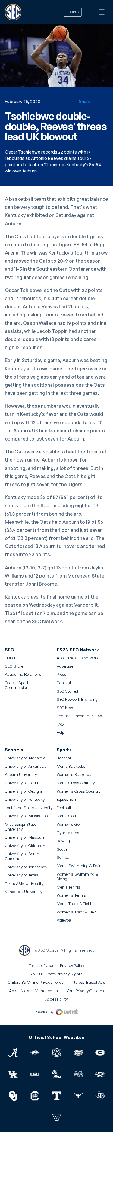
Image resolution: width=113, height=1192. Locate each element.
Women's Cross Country (79, 791)
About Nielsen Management (34, 990)
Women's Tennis (71, 895)
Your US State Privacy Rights (56, 973)
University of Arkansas (25, 766)
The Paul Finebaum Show (79, 716)
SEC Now (65, 708)
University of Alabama (25, 758)
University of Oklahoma (26, 845)
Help (60, 732)
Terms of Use (41, 965)
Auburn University (21, 774)
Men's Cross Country (76, 783)
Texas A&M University (24, 883)
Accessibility (56, 999)
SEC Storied (67, 691)
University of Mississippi (27, 816)
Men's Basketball (72, 766)
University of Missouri (24, 837)
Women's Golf (69, 824)
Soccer (63, 849)
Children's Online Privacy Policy (35, 982)
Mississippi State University (20, 826)
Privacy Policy (72, 965)
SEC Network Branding (77, 699)
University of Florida (23, 783)
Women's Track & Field (77, 912)
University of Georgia (23, 791)
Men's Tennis (68, 887)
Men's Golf (66, 816)
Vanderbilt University (23, 891)
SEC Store (14, 666)
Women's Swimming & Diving (77, 876)
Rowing (63, 841)
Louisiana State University (28, 808)
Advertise (65, 666)
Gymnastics (68, 833)
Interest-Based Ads (88, 982)
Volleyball (65, 920)
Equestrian (66, 799)
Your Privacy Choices (85, 990)
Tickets (11, 658)
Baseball (64, 758)
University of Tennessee (26, 867)
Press (62, 674)
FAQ (60, 724)
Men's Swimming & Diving (80, 866)
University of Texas (21, 875)
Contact (64, 683)
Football (64, 808)
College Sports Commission (26, 685)
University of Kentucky (25, 799)
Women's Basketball (75, 774)
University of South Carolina (22, 856)
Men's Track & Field (74, 903)
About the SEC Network (78, 658)
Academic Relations (23, 674)
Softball (64, 857)
